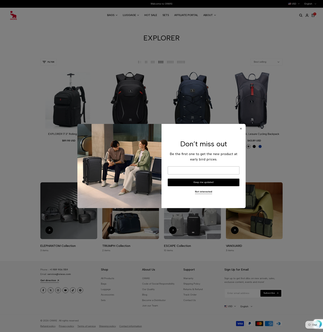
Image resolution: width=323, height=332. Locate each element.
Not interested (203, 191)
